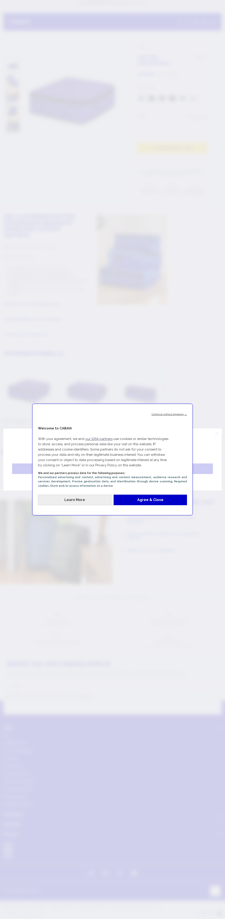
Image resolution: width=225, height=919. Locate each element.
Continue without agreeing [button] (169, 414)
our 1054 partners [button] (98, 439)
